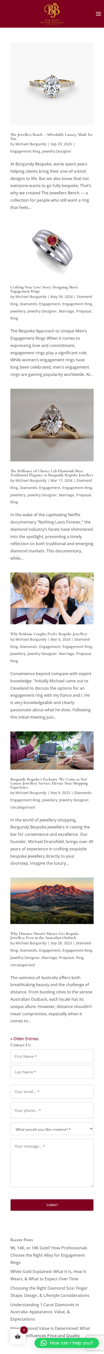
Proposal (83, 311)
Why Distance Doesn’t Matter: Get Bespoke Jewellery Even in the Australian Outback (44, 935)
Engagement (49, 303)
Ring (14, 318)
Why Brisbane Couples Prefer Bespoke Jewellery (48, 633)
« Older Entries (24, 1038)
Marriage (66, 311)
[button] (67, 1343)
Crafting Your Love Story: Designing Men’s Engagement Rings (44, 289)
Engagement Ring (25, 151)
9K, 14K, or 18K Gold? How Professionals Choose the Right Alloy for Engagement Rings (48, 1255)
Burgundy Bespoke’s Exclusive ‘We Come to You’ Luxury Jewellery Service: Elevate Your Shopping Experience (49, 783)
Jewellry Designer (56, 151)
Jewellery (17, 311)
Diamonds (28, 303)
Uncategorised (22, 807)
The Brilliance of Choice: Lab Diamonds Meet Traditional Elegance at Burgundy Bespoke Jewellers (51, 472)
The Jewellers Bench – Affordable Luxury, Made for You (51, 136)
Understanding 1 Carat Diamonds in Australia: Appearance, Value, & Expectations (44, 1312)
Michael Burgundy (30, 144)
